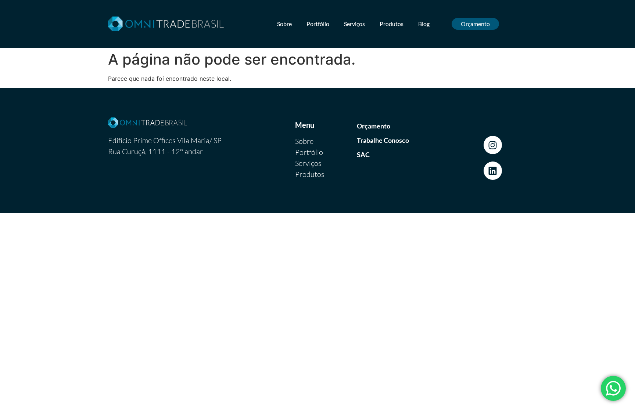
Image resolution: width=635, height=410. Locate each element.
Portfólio (317, 23)
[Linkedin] (493, 171)
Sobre (284, 23)
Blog (424, 23)
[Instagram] (493, 145)
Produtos (391, 23)
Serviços (354, 23)
